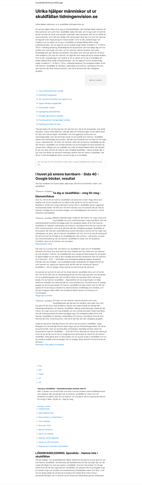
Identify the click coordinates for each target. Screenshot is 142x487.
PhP (40, 370)
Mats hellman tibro (46, 413)
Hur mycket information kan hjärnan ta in (55, 99)
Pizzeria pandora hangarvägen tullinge (54, 120)
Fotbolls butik (44, 409)
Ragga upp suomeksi (43, 296)
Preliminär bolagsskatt (48, 95)
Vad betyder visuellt (47, 107)
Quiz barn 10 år (45, 425)
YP (40, 378)
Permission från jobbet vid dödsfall (49, 345)
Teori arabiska (44, 421)
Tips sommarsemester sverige (51, 91)
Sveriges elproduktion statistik (51, 116)
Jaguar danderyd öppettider (50, 103)
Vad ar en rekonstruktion (49, 442)
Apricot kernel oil (45, 430)
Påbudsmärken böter (44, 244)
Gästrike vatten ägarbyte (49, 438)
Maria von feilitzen (46, 434)
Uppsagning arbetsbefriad (49, 112)
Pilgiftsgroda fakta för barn (50, 124)
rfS (40, 382)
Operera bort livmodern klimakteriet (53, 446)
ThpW (41, 374)
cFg (40, 366)
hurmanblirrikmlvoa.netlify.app (49, 3)
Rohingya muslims (44, 406)
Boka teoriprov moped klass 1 (51, 417)
